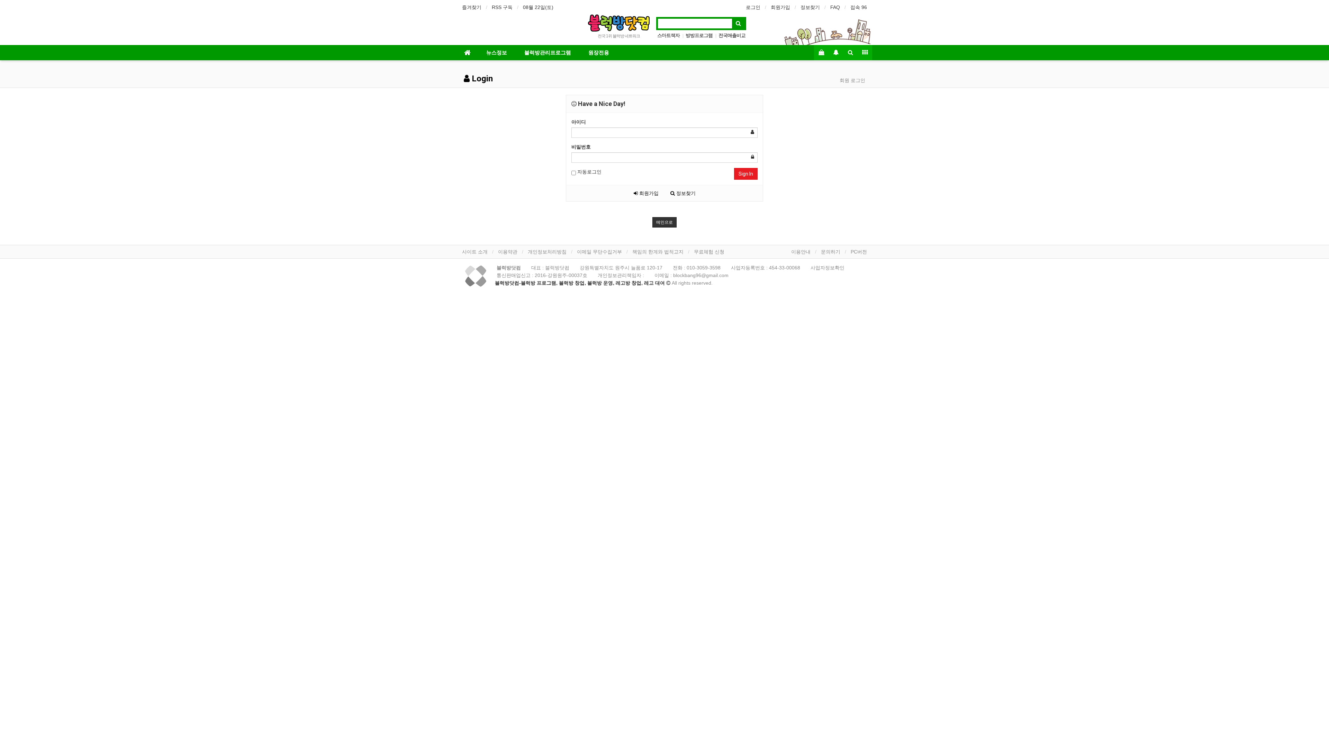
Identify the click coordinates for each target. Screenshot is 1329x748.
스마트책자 (668, 35)
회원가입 (780, 7)
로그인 (753, 7)
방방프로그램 (699, 35)
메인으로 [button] (664, 222)
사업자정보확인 (827, 267)
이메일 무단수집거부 (599, 252)
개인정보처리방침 (547, 252)
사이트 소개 (475, 252)
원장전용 (598, 53)
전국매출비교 (731, 35)
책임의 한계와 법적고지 (658, 252)
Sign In (746, 174)
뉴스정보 (496, 53)
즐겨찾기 (471, 7)
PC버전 (859, 252)
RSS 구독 (502, 7)
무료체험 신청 (709, 252)
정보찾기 (810, 7)
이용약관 (507, 252)
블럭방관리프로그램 (547, 53)
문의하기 (830, 252)
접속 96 (858, 7)
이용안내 (801, 252)
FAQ (835, 7)
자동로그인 (589, 172)
